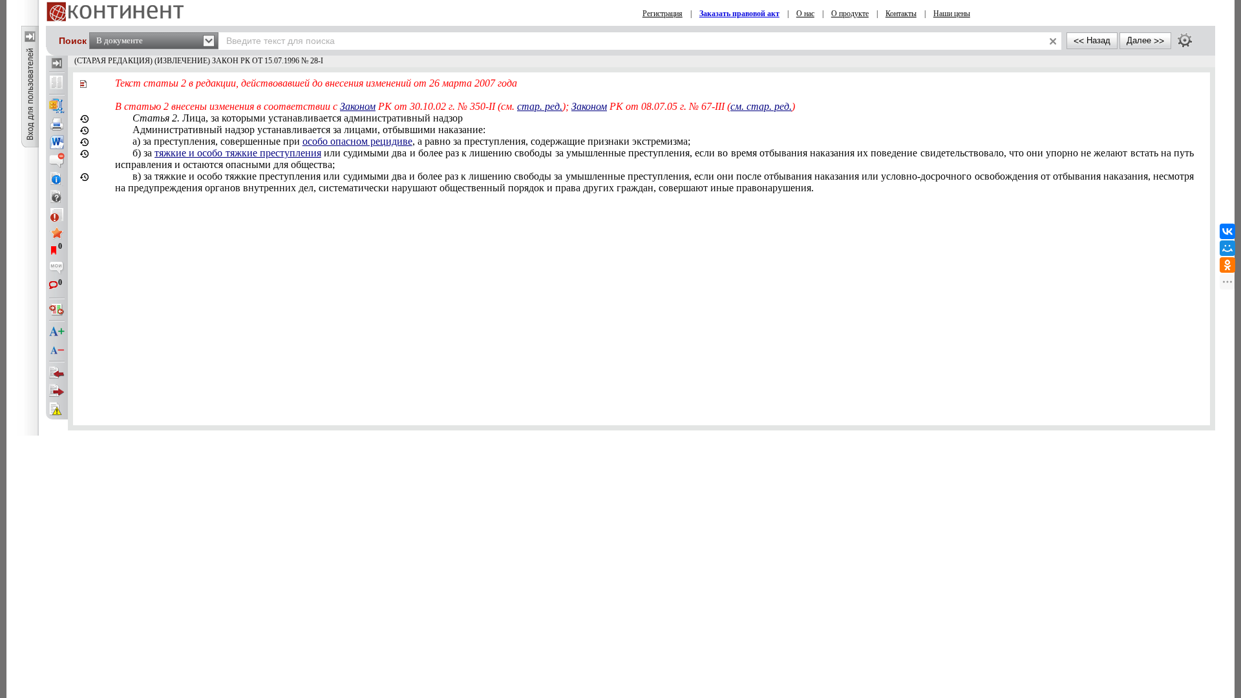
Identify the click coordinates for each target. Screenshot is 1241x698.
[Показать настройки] (1185, 40)
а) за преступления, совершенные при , (411, 141)
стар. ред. (539, 106)
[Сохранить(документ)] (57, 106)
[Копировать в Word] (57, 142)
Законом (358, 106)
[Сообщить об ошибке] (57, 409)
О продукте (850, 13)
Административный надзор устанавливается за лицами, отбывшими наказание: (309, 129)
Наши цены (951, 13)
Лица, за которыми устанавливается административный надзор (298, 117)
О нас (805, 13)
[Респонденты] (57, 391)
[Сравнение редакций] (57, 309)
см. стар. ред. (761, 106)
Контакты (901, 13)
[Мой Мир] (1227, 248)
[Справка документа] (57, 196)
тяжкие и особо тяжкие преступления (237, 152)
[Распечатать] (57, 124)
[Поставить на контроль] (57, 214)
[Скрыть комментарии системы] (57, 160)
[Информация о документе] (57, 178)
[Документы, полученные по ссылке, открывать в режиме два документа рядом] (57, 83)
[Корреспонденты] (57, 373)
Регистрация (662, 13)
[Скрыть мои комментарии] (57, 269)
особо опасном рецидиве (357, 141)
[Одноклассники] (1227, 265)
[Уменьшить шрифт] (57, 350)
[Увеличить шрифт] (57, 332)
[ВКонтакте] (1227, 231)
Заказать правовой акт (739, 13)
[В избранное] (57, 232)
